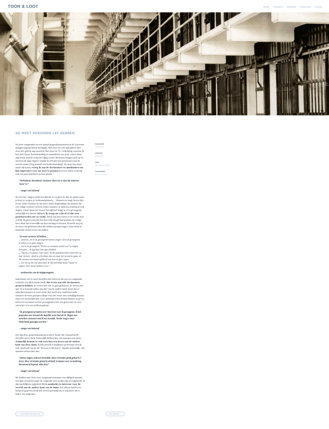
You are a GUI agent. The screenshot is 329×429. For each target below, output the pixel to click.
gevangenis (99, 165)
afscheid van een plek (29, 414)
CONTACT (278, 7)
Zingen (107, 165)
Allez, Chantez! (101, 174)
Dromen (291, 7)
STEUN (318, 7)
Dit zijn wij (115, 414)
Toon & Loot (23, 6)
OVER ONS (305, 7)
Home (266, 7)
